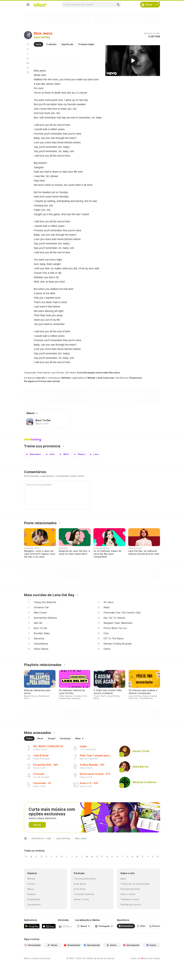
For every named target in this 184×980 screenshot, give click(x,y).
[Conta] (157, 4)
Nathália (66, 378)
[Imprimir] (27, 63)
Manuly (91, 378)
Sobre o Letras (127, 894)
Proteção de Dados (130, 889)
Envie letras (80, 889)
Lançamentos (34, 904)
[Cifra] (27, 58)
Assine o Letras (81, 899)
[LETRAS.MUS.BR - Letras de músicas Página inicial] (40, 4)
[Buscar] (118, 4)
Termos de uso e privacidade (135, 884)
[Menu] (28, 4)
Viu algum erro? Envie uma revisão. (42, 381)
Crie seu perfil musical (85, 878)
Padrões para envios (130, 904)
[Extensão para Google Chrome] (65, 926)
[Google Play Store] (32, 926)
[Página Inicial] (25, 838)
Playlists (31, 894)
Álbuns (30, 889)
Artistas (31, 884)
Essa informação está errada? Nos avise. (98, 372)
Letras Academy (92, 440)
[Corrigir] (27, 68)
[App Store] (49, 926)
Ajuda (123, 878)
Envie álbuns (80, 884)
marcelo (40, 378)
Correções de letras (84, 894)
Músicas (31, 878)
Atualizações (33, 899)
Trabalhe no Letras (129, 899)
